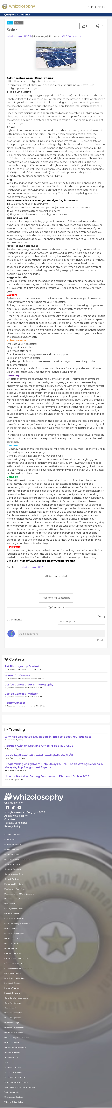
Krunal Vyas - (10, 740)
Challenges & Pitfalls (12, 864)
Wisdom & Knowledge (13, 1102)
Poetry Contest (15, 702)
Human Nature (10, 948)
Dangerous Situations (13, 884)
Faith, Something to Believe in (17, 923)
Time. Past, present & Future (16, 1082)
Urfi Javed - (9, 779)
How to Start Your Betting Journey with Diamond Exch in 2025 (47, 776)
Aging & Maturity (11, 849)
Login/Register (95, 7)
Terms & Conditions (15, 822)
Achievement (10, 839)
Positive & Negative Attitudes (16, 1037)
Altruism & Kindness (12, 854)
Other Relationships (12, 1003)
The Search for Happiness (14, 1077)
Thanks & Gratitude (12, 1067)
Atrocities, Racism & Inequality (17, 859)
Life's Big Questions (12, 973)
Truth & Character (12, 1092)
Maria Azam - (11, 758)
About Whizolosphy (16, 815)
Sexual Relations (11, 1057)
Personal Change (11, 1023)
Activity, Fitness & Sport (14, 844)
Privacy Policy (12, 826)
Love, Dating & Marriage (14, 978)
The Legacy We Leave (13, 1072)
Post (100, 640)
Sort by (101, 616)
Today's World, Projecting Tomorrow (19, 1087)
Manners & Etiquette (12, 983)
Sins (10, 23)
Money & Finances (11, 988)
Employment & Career (13, 909)
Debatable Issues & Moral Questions (19, 894)
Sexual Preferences (12, 1052)
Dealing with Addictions (14, 889)
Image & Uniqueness (12, 953)
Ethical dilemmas (11, 914)
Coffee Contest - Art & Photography (29, 684)
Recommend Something (56, 597)
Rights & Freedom (11, 1042)
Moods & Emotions (12, 993)
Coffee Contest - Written (21, 693)
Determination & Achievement (17, 899)
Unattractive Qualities (13, 1097)
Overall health (10, 1008)
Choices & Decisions (12, 869)
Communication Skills (13, 874)
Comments (72, 36)
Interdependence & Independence (18, 968)
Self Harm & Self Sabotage (15, 1047)
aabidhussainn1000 (18, 36)
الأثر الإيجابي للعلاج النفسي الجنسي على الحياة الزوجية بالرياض (39, 754)
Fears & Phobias (11, 928)
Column (18, 23)
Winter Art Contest (17, 675)
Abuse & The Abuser (12, 834)
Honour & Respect (11, 943)
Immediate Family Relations (16, 958)
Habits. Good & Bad (12, 938)
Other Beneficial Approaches (16, 998)
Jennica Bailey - (11, 770)
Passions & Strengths (13, 1013)
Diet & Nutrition (11, 904)
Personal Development (14, 1028)
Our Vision (10, 819)
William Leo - (10, 749)
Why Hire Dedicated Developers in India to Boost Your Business (48, 736)
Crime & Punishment (13, 879)
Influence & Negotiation (14, 963)
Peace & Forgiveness (12, 1018)
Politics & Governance (13, 1032)
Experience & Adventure (14, 919)
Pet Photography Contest (22, 666)
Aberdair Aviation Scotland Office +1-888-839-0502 (39, 745)
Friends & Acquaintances (14, 933)
